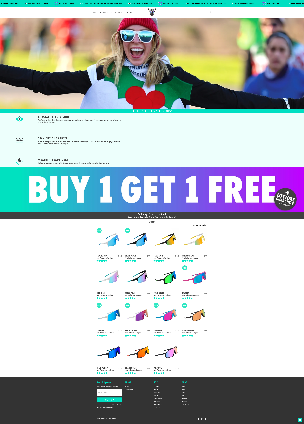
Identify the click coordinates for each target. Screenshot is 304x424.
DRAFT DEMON (130, 256)
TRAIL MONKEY (102, 368)
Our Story (127, 386)
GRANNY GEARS (131, 368)
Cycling (183, 392)
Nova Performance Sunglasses (105, 258)
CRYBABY (185, 293)
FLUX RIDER (101, 293)
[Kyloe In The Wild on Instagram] (202, 419)
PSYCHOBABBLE (159, 293)
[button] (102, 261)
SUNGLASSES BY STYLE (107, 12)
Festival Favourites (185, 405)
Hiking (183, 389)
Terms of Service (157, 392)
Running (183, 386)
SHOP (94, 12)
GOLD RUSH (158, 256)
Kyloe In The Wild (104, 418)
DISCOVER (129, 12)
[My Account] (204, 12)
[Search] (199, 12)
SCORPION (158, 330)
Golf (183, 395)
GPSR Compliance (157, 402)
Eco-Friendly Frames (129, 389)
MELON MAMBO (188, 330)
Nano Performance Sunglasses (162, 295)
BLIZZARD (100, 330)
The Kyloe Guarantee (158, 398)
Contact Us (156, 395)
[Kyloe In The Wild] (152, 12)
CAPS (120, 12)
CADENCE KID (102, 256)
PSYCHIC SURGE (131, 330)
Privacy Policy (156, 389)
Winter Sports (184, 402)
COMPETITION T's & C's (158, 405)
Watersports (184, 398)
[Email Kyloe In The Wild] (205, 419)
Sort (199, 225)
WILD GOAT (158, 368)
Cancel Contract (157, 408)
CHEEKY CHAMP (188, 256)
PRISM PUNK (130, 293)
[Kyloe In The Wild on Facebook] (198, 419)
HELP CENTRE (156, 386)
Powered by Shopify (112, 418)
